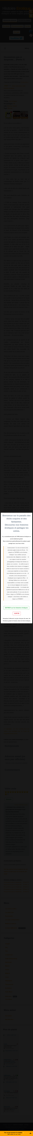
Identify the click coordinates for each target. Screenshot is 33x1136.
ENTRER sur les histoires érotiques (16, 608)
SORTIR (16, 613)
